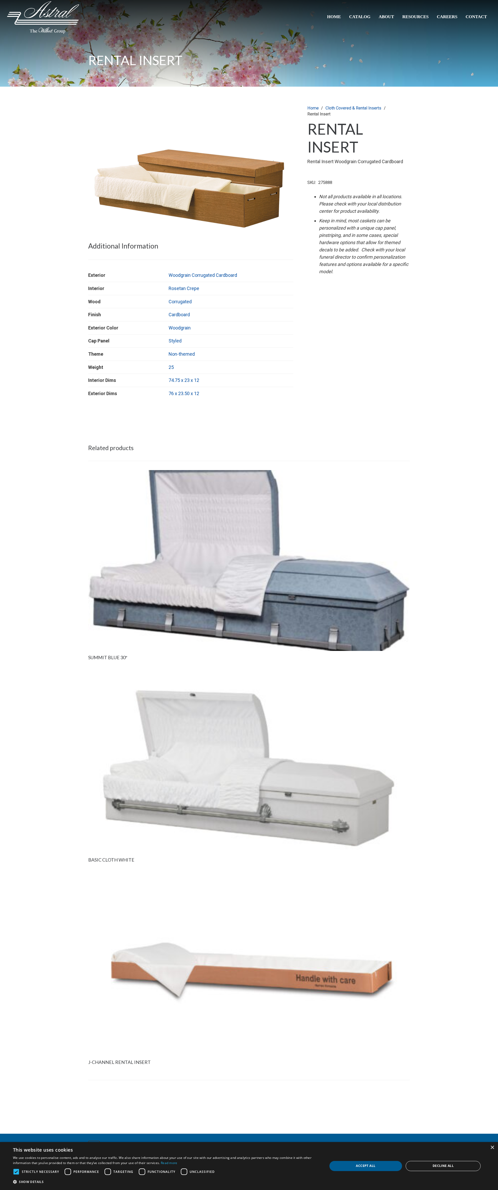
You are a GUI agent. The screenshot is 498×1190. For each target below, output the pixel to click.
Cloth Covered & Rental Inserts (353, 108)
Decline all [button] (443, 1166)
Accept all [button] (365, 1166)
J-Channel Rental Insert (119, 1062)
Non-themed (182, 354)
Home (313, 108)
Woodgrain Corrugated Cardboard (203, 275)
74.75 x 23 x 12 (184, 380)
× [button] (492, 1148)
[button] (284, 114)
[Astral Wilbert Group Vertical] (43, 17)
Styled (175, 340)
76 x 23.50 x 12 (184, 393)
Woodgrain (180, 328)
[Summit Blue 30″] (249, 473)
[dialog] (249, 1166)
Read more (169, 1163)
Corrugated (180, 301)
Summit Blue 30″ (107, 657)
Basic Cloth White (111, 860)
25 (171, 367)
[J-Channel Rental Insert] (249, 878)
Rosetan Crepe (184, 288)
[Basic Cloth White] (249, 676)
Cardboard (179, 314)
